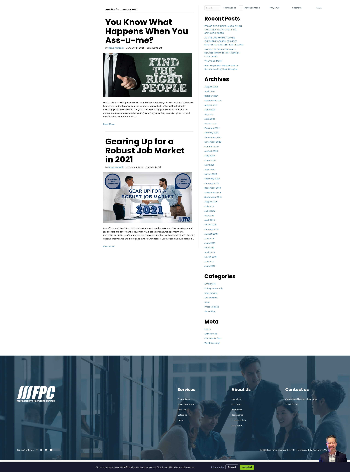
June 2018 (209, 243)
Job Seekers (210, 297)
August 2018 (211, 234)
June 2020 (210, 160)
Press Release (211, 306)
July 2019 (209, 206)
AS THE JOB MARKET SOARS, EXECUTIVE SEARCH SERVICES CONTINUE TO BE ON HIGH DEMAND (223, 41)
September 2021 (213, 100)
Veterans (182, 415)
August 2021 (211, 105)
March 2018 (210, 257)
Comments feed (212, 338)
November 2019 (212, 192)
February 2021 (211, 128)
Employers (210, 283)
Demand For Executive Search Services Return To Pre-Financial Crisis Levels (221, 53)
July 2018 (209, 238)
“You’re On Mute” (213, 61)
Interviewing (210, 293)
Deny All (232, 467)
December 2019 (212, 188)
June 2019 (209, 211)
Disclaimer (237, 425)
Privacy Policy (238, 420)
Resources (236, 409)
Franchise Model (186, 404)
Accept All (247, 467)
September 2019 (213, 197)
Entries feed (210, 333)
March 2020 (210, 174)
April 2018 (209, 252)
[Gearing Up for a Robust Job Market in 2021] (147, 197)
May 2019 (209, 215)
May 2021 (209, 114)
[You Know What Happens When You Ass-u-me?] (147, 75)
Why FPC (182, 409)
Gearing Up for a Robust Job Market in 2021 (145, 150)
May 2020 (209, 165)
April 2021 (209, 119)
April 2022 (209, 91)
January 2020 (211, 183)
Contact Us (237, 415)
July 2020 (209, 155)
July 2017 (209, 261)
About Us (236, 399)
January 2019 (211, 229)
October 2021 (211, 96)
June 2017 (209, 266)
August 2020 (211, 151)
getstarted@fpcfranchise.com (312, 14)
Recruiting (209, 311)
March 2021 (210, 123)
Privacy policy (217, 467)
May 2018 (209, 247)
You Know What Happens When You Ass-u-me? (146, 31)
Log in (207, 329)
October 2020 (211, 146)
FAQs (180, 420)
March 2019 (210, 224)
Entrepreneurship (213, 288)
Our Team (236, 404)
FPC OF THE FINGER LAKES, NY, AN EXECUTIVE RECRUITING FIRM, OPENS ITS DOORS (223, 29)
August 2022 (211, 86)
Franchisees (184, 399)
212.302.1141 (278, 14)
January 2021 (211, 132)
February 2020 (212, 178)
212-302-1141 (292, 404)
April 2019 (209, 220)
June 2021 (209, 109)
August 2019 (211, 201)
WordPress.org (212, 343)
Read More (108, 124)
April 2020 (209, 169)
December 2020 (212, 137)
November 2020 (212, 142)
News (207, 302)
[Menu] (332, 7)
